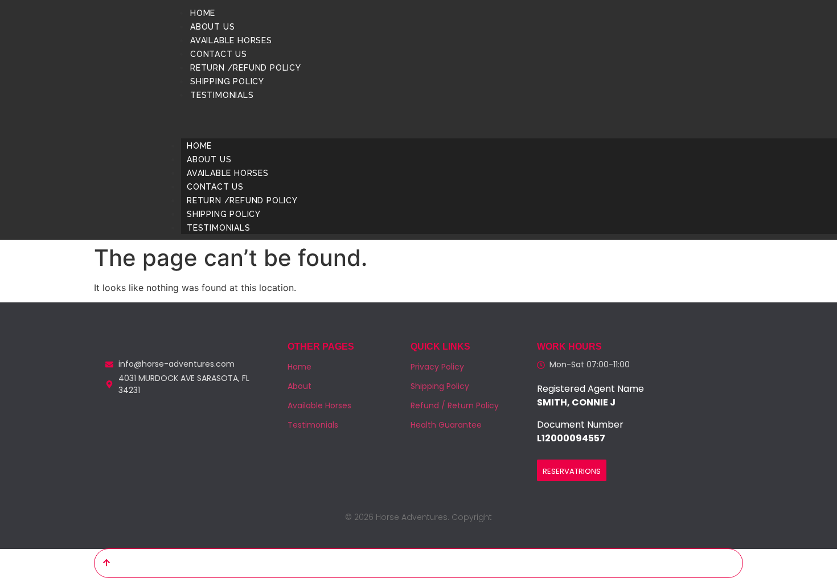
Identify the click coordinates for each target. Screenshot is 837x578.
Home (202, 13)
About (299, 386)
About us (212, 26)
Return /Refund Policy (245, 67)
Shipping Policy (227, 81)
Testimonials (222, 95)
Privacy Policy (437, 366)
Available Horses (231, 40)
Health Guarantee (446, 425)
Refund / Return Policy (455, 405)
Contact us (218, 54)
